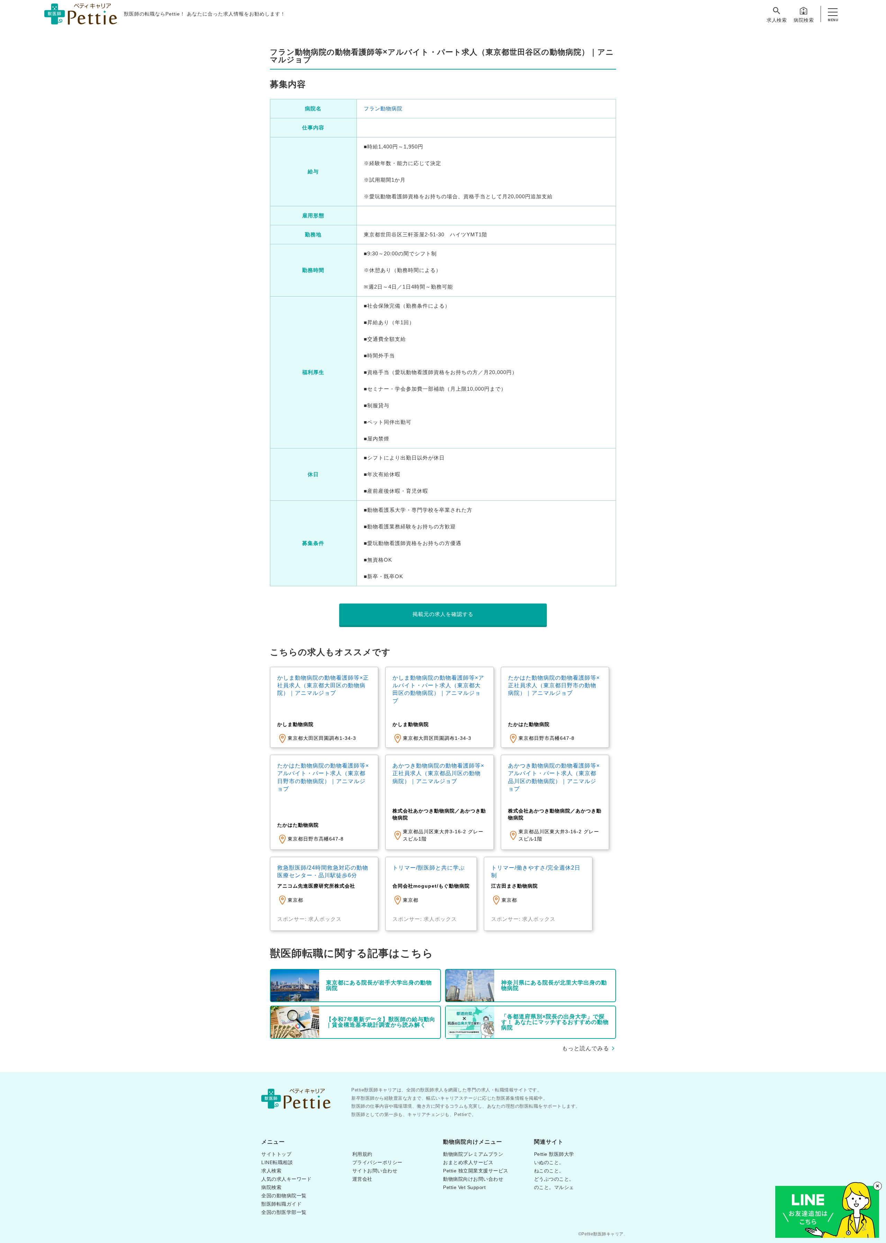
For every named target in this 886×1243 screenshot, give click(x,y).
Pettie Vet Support (464, 1187)
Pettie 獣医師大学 (554, 1154)
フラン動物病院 (383, 108)
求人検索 (777, 20)
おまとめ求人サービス (468, 1162)
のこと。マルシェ (554, 1187)
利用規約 (362, 1154)
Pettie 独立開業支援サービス (475, 1170)
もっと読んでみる (585, 1048)
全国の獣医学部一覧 (284, 1212)
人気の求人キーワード (286, 1179)
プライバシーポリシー (377, 1162)
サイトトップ (276, 1154)
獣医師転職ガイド (281, 1204)
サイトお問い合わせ (375, 1170)
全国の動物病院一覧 (284, 1195)
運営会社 (362, 1179)
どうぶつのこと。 (554, 1179)
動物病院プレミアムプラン (473, 1154)
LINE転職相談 (277, 1162)
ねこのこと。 (549, 1170)
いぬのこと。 (549, 1162)
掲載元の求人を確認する (443, 614)
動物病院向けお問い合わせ (473, 1179)
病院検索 (804, 20)
